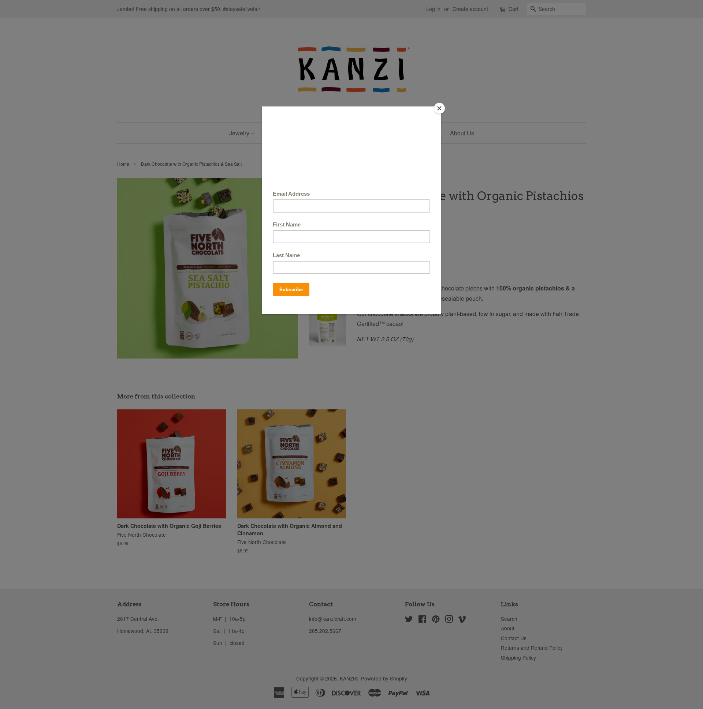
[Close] (439, 108)
